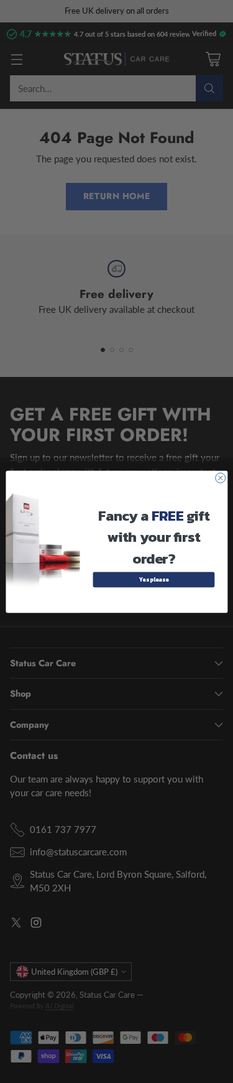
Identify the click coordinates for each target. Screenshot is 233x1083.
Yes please (153, 579)
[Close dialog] (220, 478)
